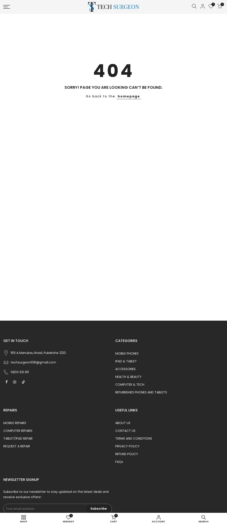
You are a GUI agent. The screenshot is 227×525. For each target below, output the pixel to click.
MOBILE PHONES (127, 353)
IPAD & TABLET (126, 361)
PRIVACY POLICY (127, 446)
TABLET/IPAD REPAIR (18, 438)
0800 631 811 (20, 372)
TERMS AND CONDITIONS (133, 438)
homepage (129, 96)
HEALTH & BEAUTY (128, 377)
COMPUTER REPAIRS (17, 430)
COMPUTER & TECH (129, 384)
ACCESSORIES (125, 369)
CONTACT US (125, 430)
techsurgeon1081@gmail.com (33, 362)
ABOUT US (122, 423)
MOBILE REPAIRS (14, 423)
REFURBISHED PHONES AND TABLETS (141, 392)
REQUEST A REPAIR (16, 446)
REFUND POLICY (126, 454)
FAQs (119, 462)
